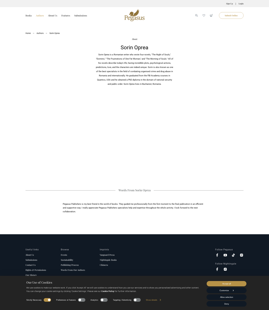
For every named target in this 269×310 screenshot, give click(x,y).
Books (28, 15)
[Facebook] (217, 255)
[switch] (81, 300)
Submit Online (231, 15)
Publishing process (70, 265)
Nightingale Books (108, 259)
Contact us (30, 265)
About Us (52, 15)
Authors (40, 15)
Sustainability (67, 259)
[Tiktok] (233, 255)
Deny (226, 304)
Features (65, 15)
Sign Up (229, 3)
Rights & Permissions (35, 270)
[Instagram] (242, 255)
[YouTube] (225, 255)
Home (28, 33)
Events (64, 254)
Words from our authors (73, 270)
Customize (224, 290)
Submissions (80, 15)
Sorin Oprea (54, 33)
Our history (31, 275)
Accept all (226, 284)
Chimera (104, 265)
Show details (151, 300)
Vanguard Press (107, 254)
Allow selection (226, 297)
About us (29, 254)
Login (241, 3)
